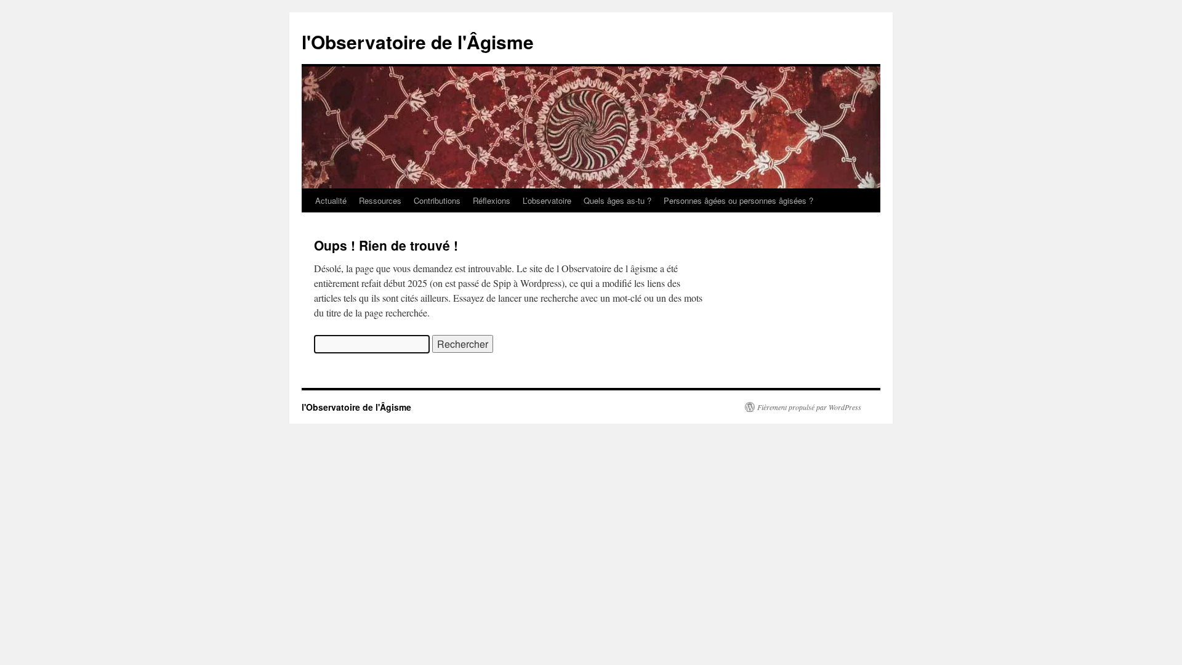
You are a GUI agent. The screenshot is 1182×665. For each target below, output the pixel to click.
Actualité (331, 200)
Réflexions (491, 200)
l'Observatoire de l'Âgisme (418, 41)
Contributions (437, 200)
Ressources (380, 200)
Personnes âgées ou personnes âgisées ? (738, 200)
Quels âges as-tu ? (617, 200)
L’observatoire (547, 200)
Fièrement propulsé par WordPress (809, 407)
